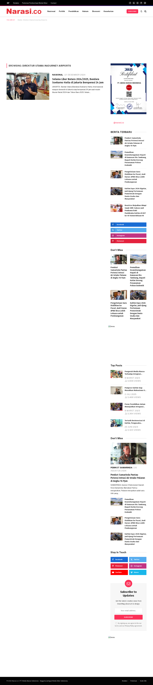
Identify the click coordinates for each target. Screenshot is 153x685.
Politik (62, 11)
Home (20, 20)
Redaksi (16, 3)
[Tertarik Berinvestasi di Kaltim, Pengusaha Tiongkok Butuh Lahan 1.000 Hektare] (117, 423)
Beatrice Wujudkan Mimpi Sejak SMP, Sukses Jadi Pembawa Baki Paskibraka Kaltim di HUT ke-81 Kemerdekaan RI (135, 210)
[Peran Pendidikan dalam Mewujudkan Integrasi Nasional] (117, 407)
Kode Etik (143, 681)
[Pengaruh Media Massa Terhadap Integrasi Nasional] (117, 374)
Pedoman (133, 681)
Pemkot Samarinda (121, 467)
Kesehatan (108, 11)
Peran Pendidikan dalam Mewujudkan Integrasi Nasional (135, 405)
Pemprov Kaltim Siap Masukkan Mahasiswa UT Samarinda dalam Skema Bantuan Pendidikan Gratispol (135, 389)
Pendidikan (73, 11)
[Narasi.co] (24, 11)
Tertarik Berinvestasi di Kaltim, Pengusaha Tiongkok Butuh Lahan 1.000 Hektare (135, 421)
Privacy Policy (129, 626)
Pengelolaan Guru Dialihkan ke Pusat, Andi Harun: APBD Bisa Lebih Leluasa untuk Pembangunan (135, 177)
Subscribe (132, 11)
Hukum (85, 11)
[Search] (145, 11)
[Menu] (8, 3)
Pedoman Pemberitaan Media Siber (35, 3)
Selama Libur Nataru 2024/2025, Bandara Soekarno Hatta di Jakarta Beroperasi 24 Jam (78, 81)
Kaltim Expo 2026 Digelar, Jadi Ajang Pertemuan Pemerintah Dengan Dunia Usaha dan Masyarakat (135, 193)
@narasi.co (119, 122)
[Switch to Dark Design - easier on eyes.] (141, 11)
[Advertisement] (76, 41)
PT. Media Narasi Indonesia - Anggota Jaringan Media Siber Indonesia (44, 681)
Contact (53, 3)
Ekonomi (96, 11)
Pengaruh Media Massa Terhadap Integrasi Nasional (135, 372)
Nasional (51, 11)
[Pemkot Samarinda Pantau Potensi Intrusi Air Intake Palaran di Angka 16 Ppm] (117, 141)
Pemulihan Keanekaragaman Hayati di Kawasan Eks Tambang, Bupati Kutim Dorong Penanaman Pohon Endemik (135, 158)
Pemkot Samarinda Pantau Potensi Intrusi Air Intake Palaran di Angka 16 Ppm (134, 142)
